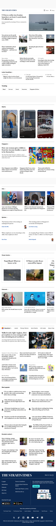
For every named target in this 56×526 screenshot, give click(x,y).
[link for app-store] (6, 503)
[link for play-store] (18, 503)
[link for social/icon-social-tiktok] (19, 517)
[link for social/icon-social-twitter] (14, 517)
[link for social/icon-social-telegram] (37, 517)
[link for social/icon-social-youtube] (33, 517)
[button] (46, 10)
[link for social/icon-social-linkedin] (42, 517)
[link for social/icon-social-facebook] (28, 517)
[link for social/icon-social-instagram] (23, 517)
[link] (9, 10)
